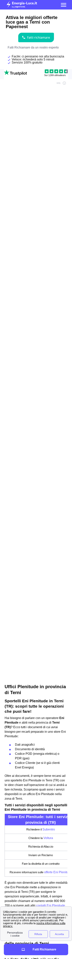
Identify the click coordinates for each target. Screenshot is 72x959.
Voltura (48, 838)
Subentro (48, 829)
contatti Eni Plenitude (50, 905)
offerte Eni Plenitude (58, 872)
